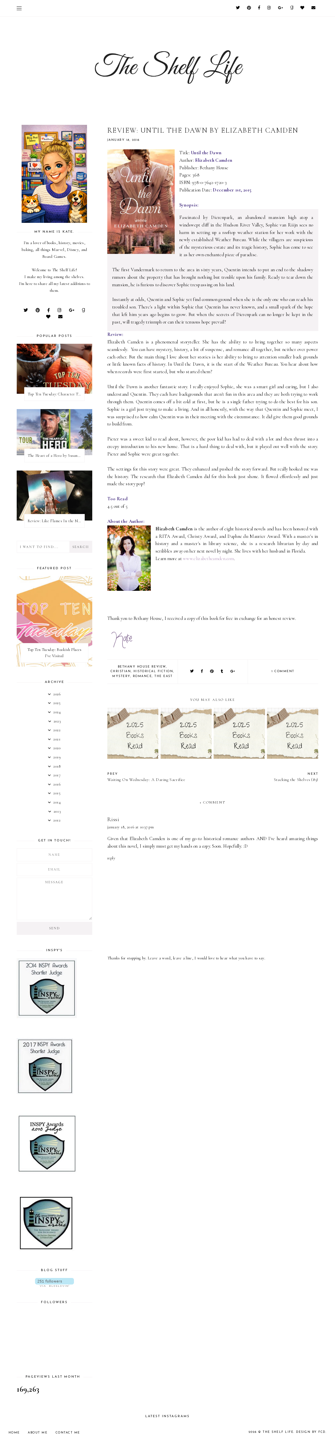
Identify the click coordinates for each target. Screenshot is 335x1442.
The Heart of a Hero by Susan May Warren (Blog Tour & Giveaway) (56, 455)
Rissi (113, 819)
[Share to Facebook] (202, 671)
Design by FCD (311, 1432)
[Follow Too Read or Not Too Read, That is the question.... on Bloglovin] (54, 1282)
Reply (111, 858)
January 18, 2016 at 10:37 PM (130, 827)
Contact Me (68, 1432)
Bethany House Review (142, 666)
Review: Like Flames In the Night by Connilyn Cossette (56, 521)
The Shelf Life (278, 1432)
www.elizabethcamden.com (208, 558)
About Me (37, 1432)
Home (14, 1432)
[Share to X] (192, 671)
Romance (142, 676)
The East (163, 676)
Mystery (121, 676)
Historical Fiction (153, 671)
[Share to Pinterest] (212, 671)
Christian (121, 671)
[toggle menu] (19, 8)
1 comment (283, 671)
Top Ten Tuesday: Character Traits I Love (56, 394)
